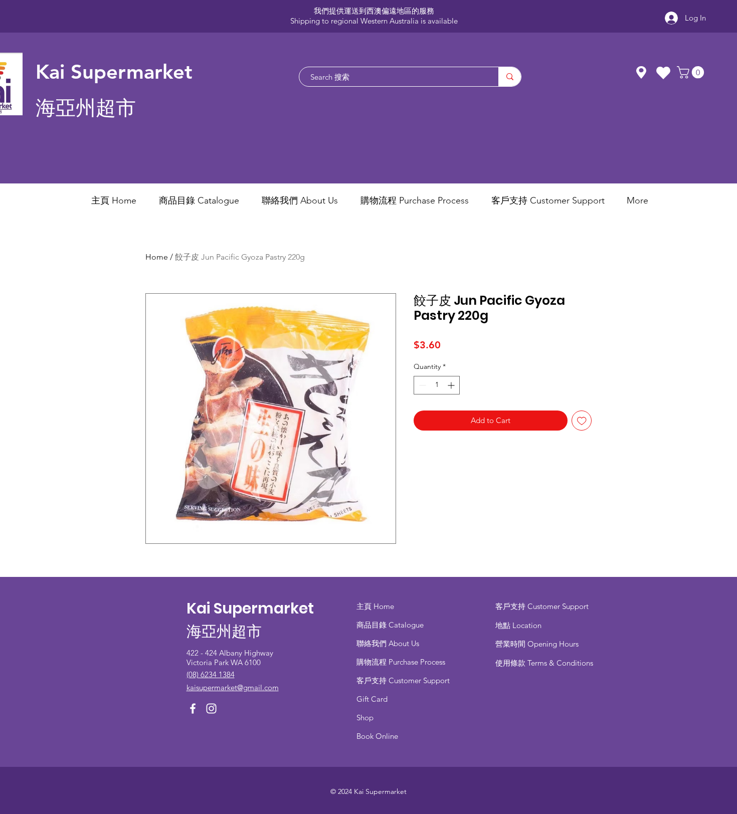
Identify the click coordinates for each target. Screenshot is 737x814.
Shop (365, 717)
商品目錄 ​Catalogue (391, 625)
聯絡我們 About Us (387, 643)
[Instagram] (211, 708)
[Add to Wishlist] (582, 421)
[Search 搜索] (509, 76)
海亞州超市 (86, 108)
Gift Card (372, 699)
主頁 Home (375, 606)
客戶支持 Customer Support (403, 680)
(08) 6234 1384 (211, 674)
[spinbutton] (437, 385)
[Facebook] (193, 708)
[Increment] (452, 385)
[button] (692, 72)
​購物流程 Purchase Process (400, 662)
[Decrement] (421, 385)
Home (156, 257)
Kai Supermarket (114, 72)
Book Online (377, 736)
